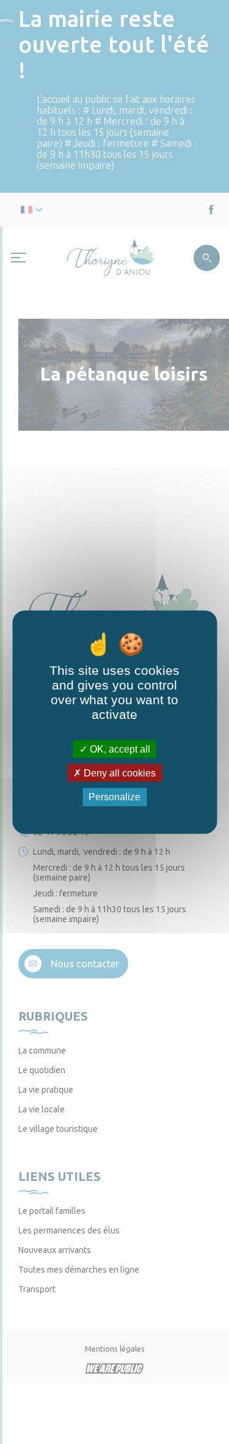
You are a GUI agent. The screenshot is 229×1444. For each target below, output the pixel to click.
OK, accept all (118, 749)
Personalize (114, 797)
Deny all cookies (118, 773)
